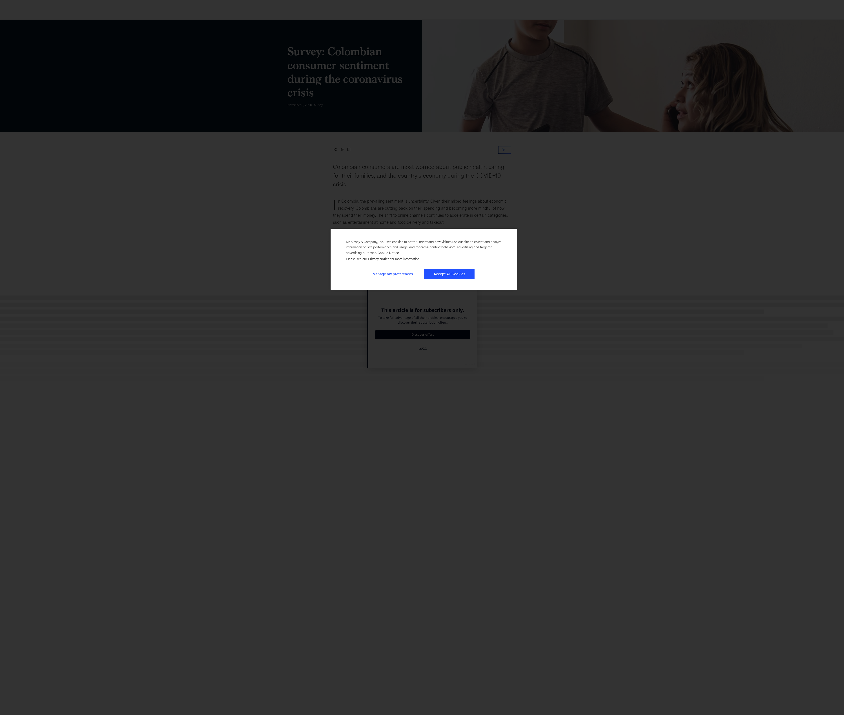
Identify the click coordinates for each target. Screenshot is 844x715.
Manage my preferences (393, 274)
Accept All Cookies (449, 274)
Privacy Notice (378, 259)
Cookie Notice (388, 253)
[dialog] (424, 259)
